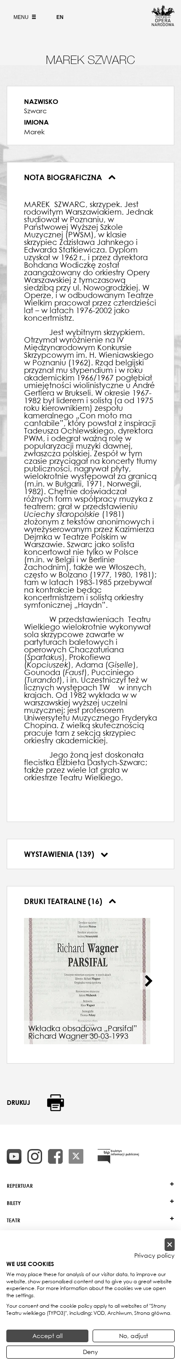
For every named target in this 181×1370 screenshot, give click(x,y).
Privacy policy (154, 1255)
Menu (21, 17)
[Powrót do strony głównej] (163, 23)
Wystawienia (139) (60, 854)
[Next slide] (148, 981)
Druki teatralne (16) (64, 901)
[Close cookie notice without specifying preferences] (170, 1244)
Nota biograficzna (64, 177)
